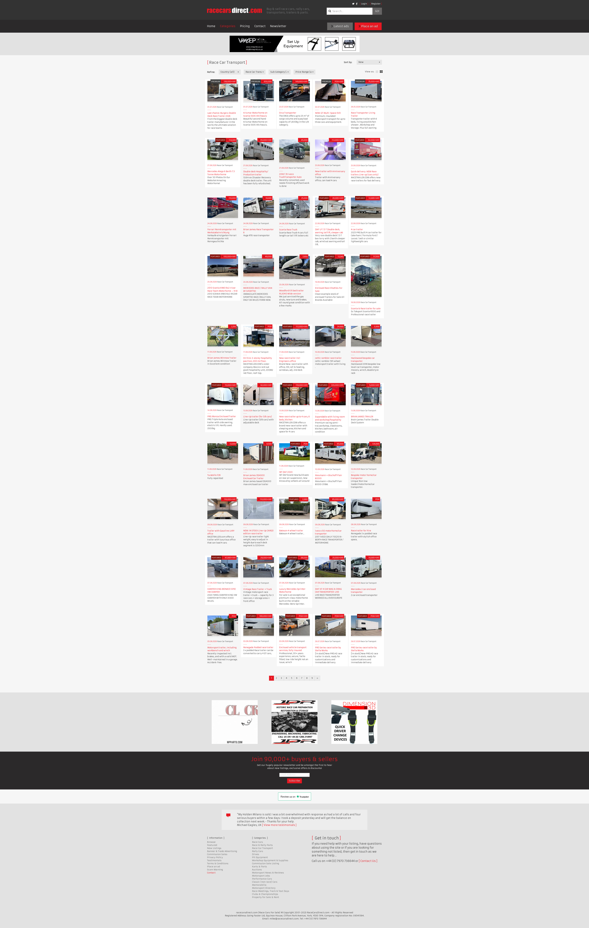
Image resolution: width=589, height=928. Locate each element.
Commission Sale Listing (265, 863)
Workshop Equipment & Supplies (270, 860)
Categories (227, 26)
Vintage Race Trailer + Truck (257, 589)
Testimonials (214, 860)
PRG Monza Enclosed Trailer (221, 416)
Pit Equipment (260, 857)
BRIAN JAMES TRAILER (362, 416)
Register (376, 3)
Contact (260, 26)
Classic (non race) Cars (264, 881)
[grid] (381, 72)
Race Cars (257, 842)
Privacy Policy (215, 857)
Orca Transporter (287, 113)
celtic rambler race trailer (328, 358)
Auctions (257, 869)
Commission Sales (217, 854)
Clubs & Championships (265, 894)
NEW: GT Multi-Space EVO (328, 113)
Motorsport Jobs (261, 875)
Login (364, 3)
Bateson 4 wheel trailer (291, 530)
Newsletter (278, 26)
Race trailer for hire (361, 530)
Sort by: (348, 62)
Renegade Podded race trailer (258, 647)
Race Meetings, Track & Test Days (270, 891)
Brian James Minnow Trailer (221, 358)
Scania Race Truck (288, 229)
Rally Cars (257, 851)
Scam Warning (215, 869)
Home (211, 26)
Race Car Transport (262, 848)
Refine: (211, 72)
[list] (377, 72)
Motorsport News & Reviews (268, 872)
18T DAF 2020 (286, 472)
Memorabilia (259, 885)
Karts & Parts (259, 866)
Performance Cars (262, 878)
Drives (255, 854)
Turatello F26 (214, 475)
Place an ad (369, 26)
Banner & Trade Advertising (222, 851)
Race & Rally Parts (262, 845)
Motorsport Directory (263, 888)
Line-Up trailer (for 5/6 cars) (257, 416)
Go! (377, 11)
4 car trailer (357, 229)
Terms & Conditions (217, 863)
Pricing (245, 26)
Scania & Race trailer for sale (366, 308)
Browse (211, 842)
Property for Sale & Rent (265, 897)
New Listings (214, 848)
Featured (212, 845)
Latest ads (341, 26)
